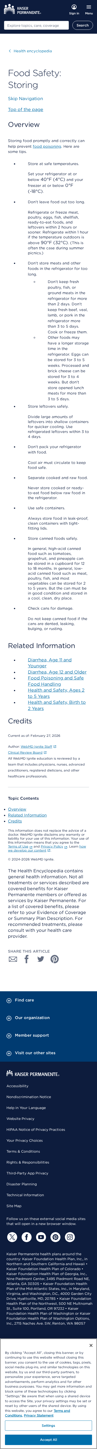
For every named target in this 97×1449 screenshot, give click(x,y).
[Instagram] (69, 1237)
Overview (17, 809)
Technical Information (25, 1195)
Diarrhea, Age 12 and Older (57, 672)
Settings (48, 1425)
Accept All (48, 1440)
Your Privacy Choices (24, 1140)
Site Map (13, 1206)
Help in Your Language (26, 1108)
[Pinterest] (55, 1237)
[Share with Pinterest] (55, 959)
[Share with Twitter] (41, 959)
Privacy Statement (38, 1415)
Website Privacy (20, 1119)
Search (83, 25)
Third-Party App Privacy (27, 1173)
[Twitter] (11, 1237)
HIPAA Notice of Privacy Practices (35, 1130)
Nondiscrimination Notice (28, 1097)
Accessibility (17, 1086)
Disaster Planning (21, 1184)
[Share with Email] (13, 959)
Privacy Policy (52, 846)
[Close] (91, 1345)
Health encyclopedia (30, 51)
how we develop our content (47, 848)
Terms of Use (18, 846)
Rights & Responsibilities (27, 1162)
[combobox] (36, 25)
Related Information (27, 815)
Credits (15, 821)
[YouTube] (40, 1237)
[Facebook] (26, 1237)
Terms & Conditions (23, 1151)
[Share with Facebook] (27, 959)
